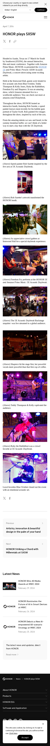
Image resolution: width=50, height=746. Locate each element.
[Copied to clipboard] (15, 41)
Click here (13, 733)
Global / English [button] (11, 10)
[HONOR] (9, 679)
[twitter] (5, 41)
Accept (25, 737)
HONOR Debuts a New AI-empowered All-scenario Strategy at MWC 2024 (30, 624)
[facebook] (10, 41)
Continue (40, 10)
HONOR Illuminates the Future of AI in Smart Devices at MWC (32, 604)
